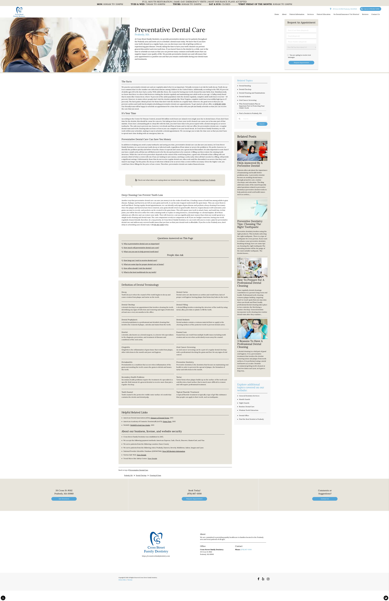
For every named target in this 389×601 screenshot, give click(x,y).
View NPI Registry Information (173, 451)
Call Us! (371, 9)
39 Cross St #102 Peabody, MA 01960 (344, 9)
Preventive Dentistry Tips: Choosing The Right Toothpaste (249, 224)
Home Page (167, 421)
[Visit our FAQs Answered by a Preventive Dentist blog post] (252, 160)
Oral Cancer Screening (247, 100)
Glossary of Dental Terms (160, 418)
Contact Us (375, 14)
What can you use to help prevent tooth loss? (141, 251)
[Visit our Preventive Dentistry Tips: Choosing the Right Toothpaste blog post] (252, 219)
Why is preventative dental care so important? (142, 244)
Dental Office (244, 415)
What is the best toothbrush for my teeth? (140, 272)
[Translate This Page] (386, 598)
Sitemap (130, 579)
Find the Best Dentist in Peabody (251, 419)
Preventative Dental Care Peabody (202, 180)
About (284, 14)
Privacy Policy (122, 579)
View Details (141, 455)
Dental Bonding (245, 86)
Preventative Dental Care (138, 470)
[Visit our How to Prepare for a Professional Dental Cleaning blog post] (252, 277)
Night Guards (244, 403)
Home (277, 14)
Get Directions (64, 499)
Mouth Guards (244, 399)
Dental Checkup (245, 89)
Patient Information (297, 14)
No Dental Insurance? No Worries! (346, 14)
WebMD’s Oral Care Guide (140, 425)
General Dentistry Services (249, 396)
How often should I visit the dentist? (138, 268)
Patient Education (323, 14)
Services (310, 14)
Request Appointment (194, 499)
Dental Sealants (245, 96)
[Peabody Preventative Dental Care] (65, 72)
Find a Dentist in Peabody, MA (250, 113)
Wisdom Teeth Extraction (248, 410)
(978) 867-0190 (220, 104)
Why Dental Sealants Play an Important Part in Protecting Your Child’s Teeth (252, 106)
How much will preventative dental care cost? (141, 248)
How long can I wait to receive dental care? (140, 260)
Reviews (365, 14)
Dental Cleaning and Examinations (252, 93)
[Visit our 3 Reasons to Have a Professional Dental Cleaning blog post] (252, 338)
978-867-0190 (159, 225)
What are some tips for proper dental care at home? (144, 264)
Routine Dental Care (246, 407)
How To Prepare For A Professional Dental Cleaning (250, 282)
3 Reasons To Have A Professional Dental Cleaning (250, 344)
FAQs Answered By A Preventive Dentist (249, 164)
